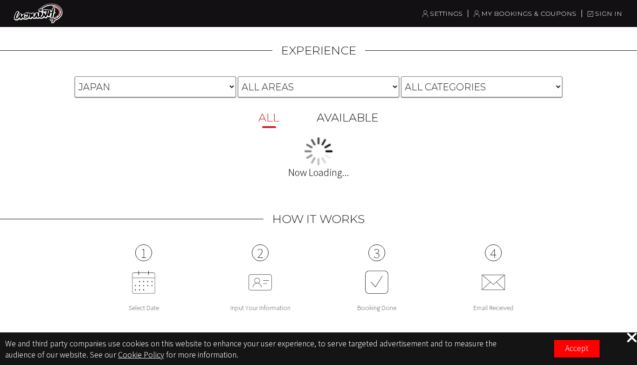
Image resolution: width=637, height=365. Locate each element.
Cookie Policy (141, 354)
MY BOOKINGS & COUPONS (528, 13)
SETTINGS (446, 13)
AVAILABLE (348, 117)
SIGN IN (608, 13)
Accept (577, 347)
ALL (268, 117)
